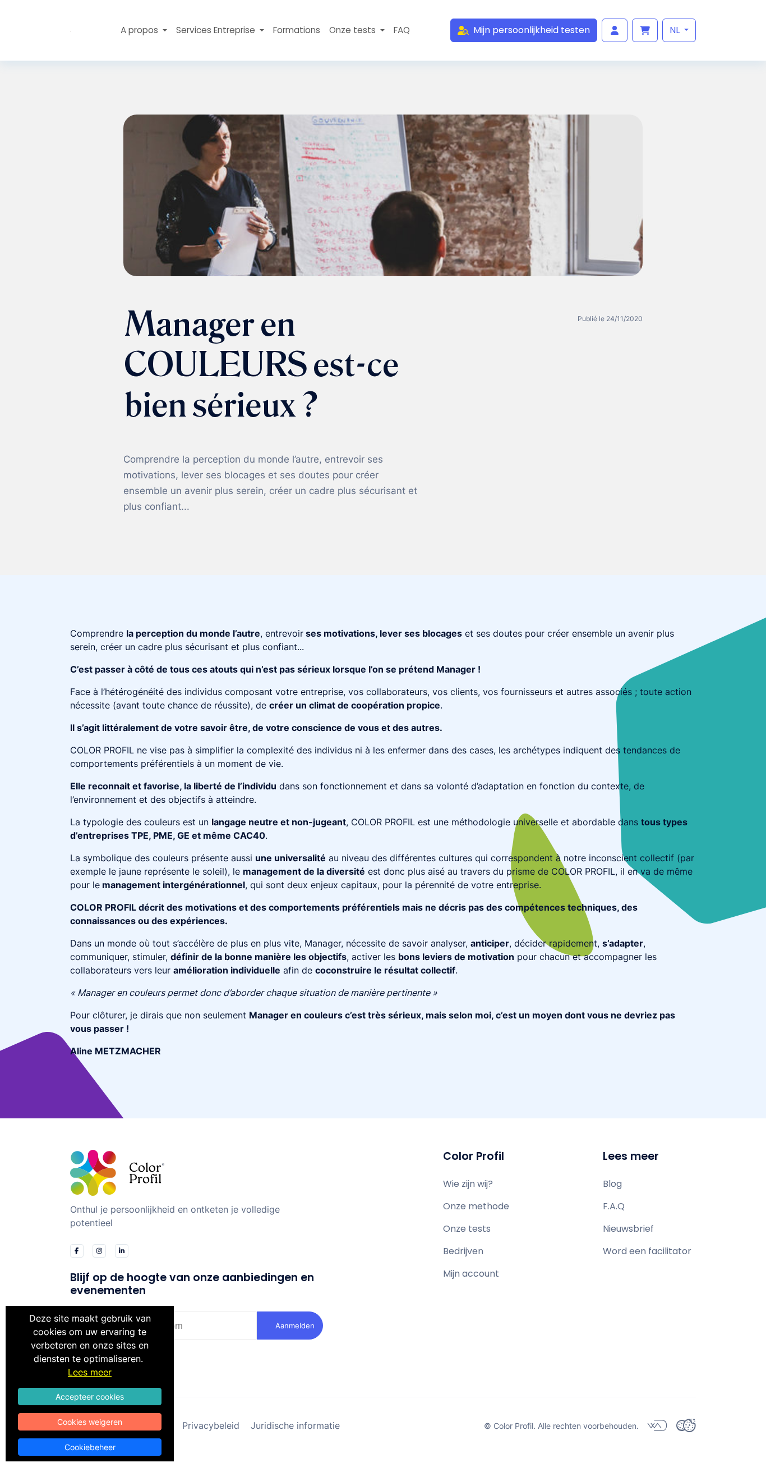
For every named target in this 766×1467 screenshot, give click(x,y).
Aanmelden (295, 1325)
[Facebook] (77, 1250)
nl (676, 30)
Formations (296, 30)
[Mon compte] (614, 30)
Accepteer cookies (90, 1396)
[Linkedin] (121, 1250)
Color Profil (513, 1426)
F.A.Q (614, 1206)
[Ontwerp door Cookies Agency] (686, 1425)
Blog (612, 1183)
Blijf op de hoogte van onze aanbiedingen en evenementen (192, 1284)
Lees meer (90, 1372)
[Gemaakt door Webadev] (657, 1425)
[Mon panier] (645, 30)
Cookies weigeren (89, 1422)
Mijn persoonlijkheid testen (531, 30)
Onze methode (476, 1206)
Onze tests (353, 30)
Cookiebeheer (90, 1447)
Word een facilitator (647, 1251)
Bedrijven (463, 1251)
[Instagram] (99, 1250)
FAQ (402, 30)
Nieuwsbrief (628, 1228)
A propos (140, 30)
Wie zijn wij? (468, 1183)
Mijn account (471, 1273)
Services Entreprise (216, 30)
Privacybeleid (210, 1425)
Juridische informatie (295, 1425)
